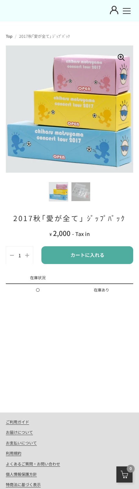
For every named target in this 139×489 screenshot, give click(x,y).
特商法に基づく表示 (23, 484)
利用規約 (13, 453)
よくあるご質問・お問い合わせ (33, 463)
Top (9, 36)
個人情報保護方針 (21, 474)
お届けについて (19, 432)
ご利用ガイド (17, 421)
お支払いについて (21, 442)
